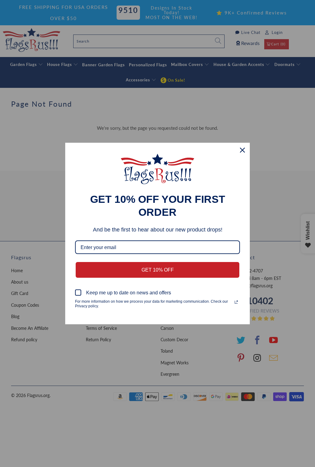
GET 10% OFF (158, 269)
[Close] (242, 150)
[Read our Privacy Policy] (236, 302)
